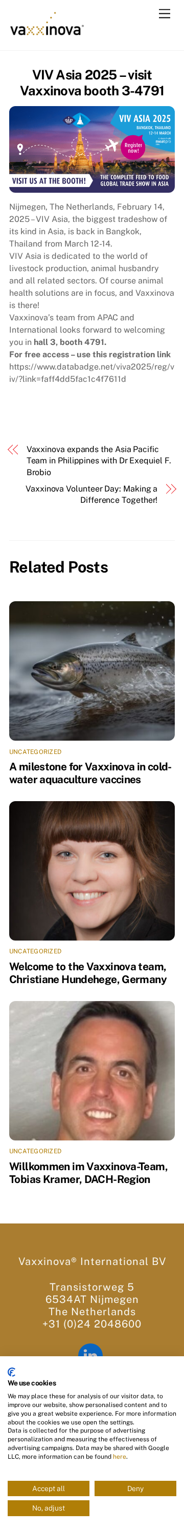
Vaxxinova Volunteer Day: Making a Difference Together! (91, 494)
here (119, 1456)
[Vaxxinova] (47, 32)
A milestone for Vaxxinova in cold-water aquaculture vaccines (90, 773)
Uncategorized (35, 752)
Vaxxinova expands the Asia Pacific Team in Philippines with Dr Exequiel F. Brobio (99, 460)
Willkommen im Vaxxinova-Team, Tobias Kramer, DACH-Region (88, 1173)
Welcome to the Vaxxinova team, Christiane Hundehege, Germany (88, 973)
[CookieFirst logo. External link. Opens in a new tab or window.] (11, 1372)
